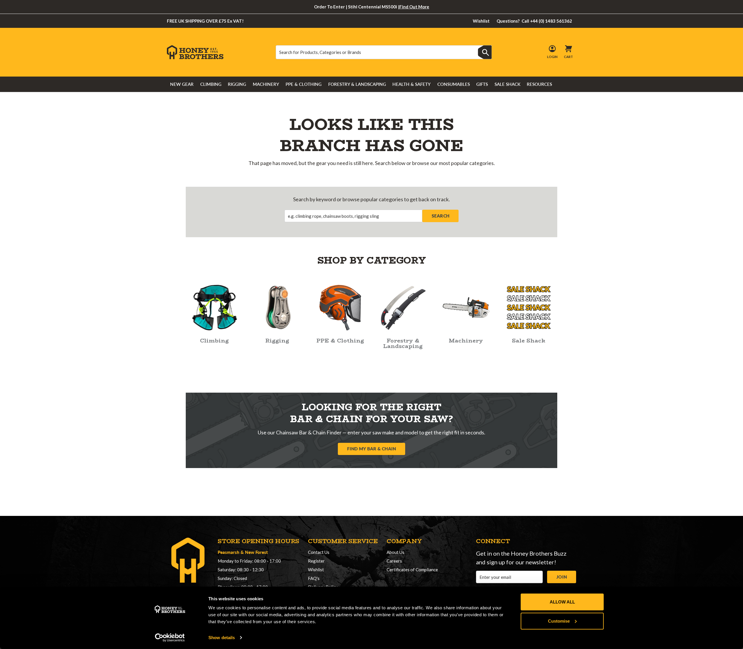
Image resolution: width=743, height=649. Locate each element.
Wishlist (481, 20)
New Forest (256, 552)
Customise (559, 620)
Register (316, 560)
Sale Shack (507, 84)
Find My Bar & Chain (371, 448)
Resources (539, 84)
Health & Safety (411, 84)
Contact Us (318, 552)
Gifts (482, 84)
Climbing (210, 84)
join (561, 576)
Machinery (266, 84)
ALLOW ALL (562, 601)
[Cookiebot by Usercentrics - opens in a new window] (170, 637)
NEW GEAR (182, 84)
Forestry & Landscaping (357, 84)
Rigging (237, 84)
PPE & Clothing (304, 84)
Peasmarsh (228, 552)
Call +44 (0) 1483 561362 (534, 20)
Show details (221, 637)
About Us (395, 552)
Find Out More (414, 6)
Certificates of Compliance (412, 569)
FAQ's (314, 578)
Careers (394, 560)
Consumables (453, 84)
